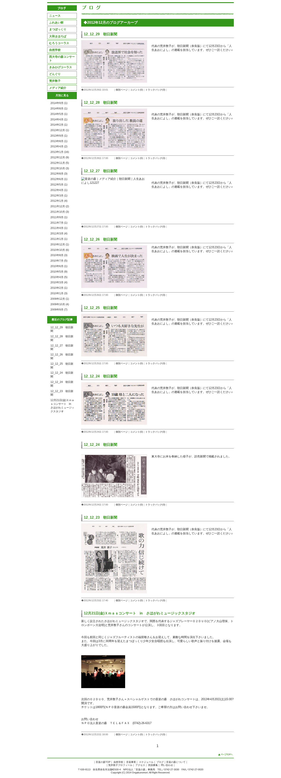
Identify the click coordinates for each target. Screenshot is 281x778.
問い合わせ (167, 765)
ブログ (160, 762)
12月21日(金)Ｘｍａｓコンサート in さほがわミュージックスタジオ (139, 613)
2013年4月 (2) (58, 146)
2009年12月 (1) (59, 298)
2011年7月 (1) (58, 222)
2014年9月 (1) (58, 103)
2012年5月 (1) (58, 184)
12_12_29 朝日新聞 (100, 34)
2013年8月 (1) (58, 141)
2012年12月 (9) (59, 157)
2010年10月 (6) (59, 250)
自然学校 (55, 50)
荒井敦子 (55, 80)
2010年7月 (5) (58, 260)
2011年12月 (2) (59, 206)
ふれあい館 (56, 22)
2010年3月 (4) (58, 282)
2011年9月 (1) (58, 217)
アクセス (140, 765)
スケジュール (146, 762)
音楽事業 (131, 762)
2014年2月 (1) (58, 124)
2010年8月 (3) (58, 255)
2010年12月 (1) (59, 244)
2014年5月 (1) (58, 114)
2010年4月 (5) (58, 277)
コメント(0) (136, 89)
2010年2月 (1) (58, 287)
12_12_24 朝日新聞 (100, 376)
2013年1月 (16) (59, 151)
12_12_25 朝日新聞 (100, 308)
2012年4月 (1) (58, 190)
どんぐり (55, 74)
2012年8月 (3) (58, 173)
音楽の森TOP (103, 762)
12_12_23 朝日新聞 (100, 517)
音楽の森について (176, 762)
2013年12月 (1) (59, 130)
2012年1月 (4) (58, 200)
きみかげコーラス (60, 67)
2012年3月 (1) (58, 195)
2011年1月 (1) (58, 239)
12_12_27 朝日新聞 (100, 171)
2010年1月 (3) (58, 293)
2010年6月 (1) (58, 266)
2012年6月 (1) (58, 179)
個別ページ (122, 89)
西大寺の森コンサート (62, 58)
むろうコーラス (59, 43)
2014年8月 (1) (58, 108)
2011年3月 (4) (58, 233)
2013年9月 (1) (58, 135)
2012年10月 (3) (59, 168)
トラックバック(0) (155, 89)
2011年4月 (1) (58, 228)
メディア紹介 (57, 87)
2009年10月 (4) (59, 304)
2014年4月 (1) (58, 119)
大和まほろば (57, 36)
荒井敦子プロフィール (120, 765)
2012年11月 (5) (59, 162)
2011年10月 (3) (59, 211)
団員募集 (153, 765)
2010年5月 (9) (58, 271)
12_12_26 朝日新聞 (100, 239)
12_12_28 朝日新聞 (100, 102)
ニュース (55, 15)
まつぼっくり (57, 29)
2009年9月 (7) (58, 309)
